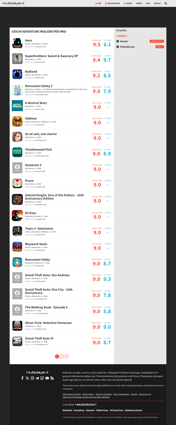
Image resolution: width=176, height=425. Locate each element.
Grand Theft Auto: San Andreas (47, 275)
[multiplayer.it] (37, 372)
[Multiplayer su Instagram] (32, 378)
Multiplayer (67, 410)
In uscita (121, 30)
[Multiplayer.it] (13, 3)
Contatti (134, 394)
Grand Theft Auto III (39, 338)
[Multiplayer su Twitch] (42, 378)
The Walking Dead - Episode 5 (46, 307)
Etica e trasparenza (121, 394)
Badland (31, 71)
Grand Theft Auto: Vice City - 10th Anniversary (49, 291)
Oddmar (31, 118)
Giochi (157, 3)
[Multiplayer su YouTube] (47, 378)
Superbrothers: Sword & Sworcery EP (51, 56)
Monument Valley (37, 259)
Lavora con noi (145, 394)
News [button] (129, 3)
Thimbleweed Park (38, 149)
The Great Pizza (116, 410)
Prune (29, 180)
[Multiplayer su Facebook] (22, 378)
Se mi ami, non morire (41, 134)
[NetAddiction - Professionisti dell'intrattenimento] (85, 404)
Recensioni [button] (114, 3)
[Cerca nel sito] (166, 3)
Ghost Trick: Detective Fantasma (48, 322)
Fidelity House (102, 410)
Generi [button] (124, 41)
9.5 (97, 44)
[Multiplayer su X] (27, 378)
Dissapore (90, 410)
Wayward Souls (36, 244)
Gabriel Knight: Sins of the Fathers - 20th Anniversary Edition (54, 197)
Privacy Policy (88, 394)
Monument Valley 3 (39, 86)
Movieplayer (79, 410)
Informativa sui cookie (72, 394)
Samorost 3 (33, 165)
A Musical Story (36, 103)
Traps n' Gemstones (39, 228)
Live (148, 3)
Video (139, 3)
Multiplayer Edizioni (133, 410)
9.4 (96, 59)
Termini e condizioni (103, 394)
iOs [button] (99, 3)
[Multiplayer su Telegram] (37, 378)
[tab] (140, 41)
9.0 (96, 90)
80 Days (30, 213)
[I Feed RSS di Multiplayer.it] (52, 378)
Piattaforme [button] (127, 46)
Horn (28, 40)
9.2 (96, 75)
